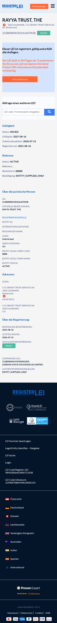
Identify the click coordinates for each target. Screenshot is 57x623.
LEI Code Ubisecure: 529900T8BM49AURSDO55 (20, 481)
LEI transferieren (20, 79)
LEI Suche (10, 455)
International (17, 567)
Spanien (14, 558)
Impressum (12, 613)
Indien (13, 550)
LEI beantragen (39, 6)
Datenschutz (27, 613)
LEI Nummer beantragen (18, 440)
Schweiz (14, 516)
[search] (49, 112)
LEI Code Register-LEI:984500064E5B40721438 (19, 471)
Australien (15, 541)
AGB (48, 613)
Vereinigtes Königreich (22, 533)
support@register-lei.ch (28, 607)
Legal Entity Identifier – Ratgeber (22, 448)
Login (8, 462)
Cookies (39, 613)
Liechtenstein (17, 524)
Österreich (16, 498)
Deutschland (17, 507)
